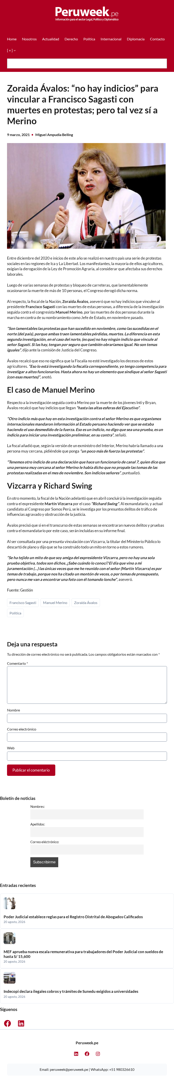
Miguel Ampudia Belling (54, 134)
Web (10, 748)
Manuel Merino (55, 602)
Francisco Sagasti (23, 602)
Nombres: (37, 806)
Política (15, 613)
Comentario (17, 663)
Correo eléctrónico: (44, 842)
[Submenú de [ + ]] (15, 50)
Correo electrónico (21, 729)
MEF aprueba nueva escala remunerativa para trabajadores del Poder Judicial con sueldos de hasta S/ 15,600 (83, 954)
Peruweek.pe (87, 1042)
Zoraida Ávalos (85, 602)
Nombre (13, 710)
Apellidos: (37, 824)
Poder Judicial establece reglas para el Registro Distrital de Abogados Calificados (73, 917)
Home (12, 39)
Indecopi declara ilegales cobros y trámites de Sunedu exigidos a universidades (71, 991)
